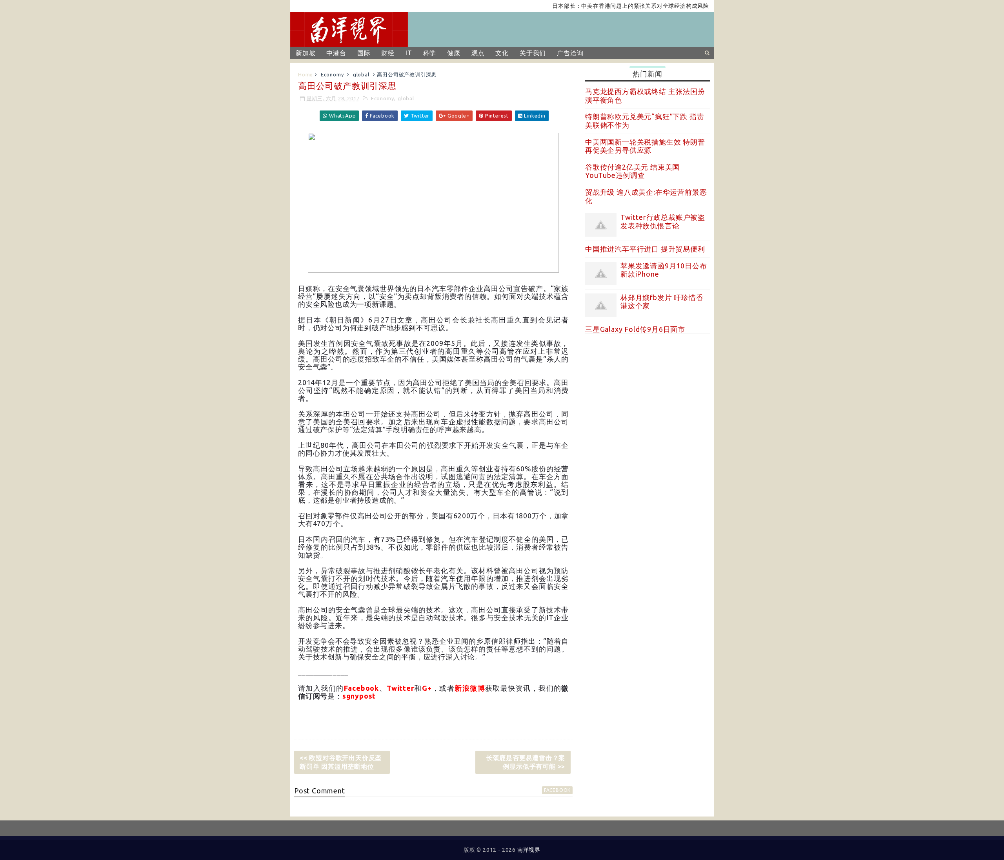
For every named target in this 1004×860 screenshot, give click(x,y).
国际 (364, 52)
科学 (430, 52)
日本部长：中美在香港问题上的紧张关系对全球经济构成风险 (611, 6)
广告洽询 (570, 52)
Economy (332, 74)
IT (409, 52)
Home (305, 74)
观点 (478, 52)
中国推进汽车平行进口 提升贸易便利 (645, 249)
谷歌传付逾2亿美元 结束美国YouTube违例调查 (632, 171)
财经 (388, 52)
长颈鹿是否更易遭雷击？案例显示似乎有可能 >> (526, 762)
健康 (453, 52)
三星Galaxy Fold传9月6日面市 (635, 329)
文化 (502, 52)
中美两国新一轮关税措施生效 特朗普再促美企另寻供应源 (645, 146)
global (361, 74)
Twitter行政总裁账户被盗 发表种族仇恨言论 (662, 221)
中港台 (336, 52)
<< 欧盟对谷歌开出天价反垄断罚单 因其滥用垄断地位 (341, 762)
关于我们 (533, 52)
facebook (557, 790)
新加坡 (305, 52)
